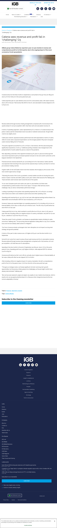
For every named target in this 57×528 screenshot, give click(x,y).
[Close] (54, 521)
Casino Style (5, 456)
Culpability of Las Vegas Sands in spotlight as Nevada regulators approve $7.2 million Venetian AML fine (27, 468)
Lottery (28, 381)
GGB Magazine (5, 453)
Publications (33, 16)
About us (4, 423)
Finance (9, 30)
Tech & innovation (28, 397)
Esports (28, 372)
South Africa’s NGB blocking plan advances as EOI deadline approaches (19, 465)
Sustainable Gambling (28, 389)
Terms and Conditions (22, 499)
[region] (28, 523)
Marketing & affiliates (28, 383)
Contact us (4, 425)
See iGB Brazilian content (15, 8)
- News (8, 466)
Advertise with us (6, 430)
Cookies (13, 499)
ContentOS (28, 14)
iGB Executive (5, 446)
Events (3, 411)
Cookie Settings (28, 525)
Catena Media (9, 293)
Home (7, 14)
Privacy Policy (6, 499)
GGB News (4, 451)
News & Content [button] (16, 14)
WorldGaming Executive (20, 16)
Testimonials (5, 432)
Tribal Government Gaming (8, 458)
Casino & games (28, 369)
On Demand (47, 14)
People (28, 386)
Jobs (42, 16)
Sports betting (29, 392)
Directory (38, 14)
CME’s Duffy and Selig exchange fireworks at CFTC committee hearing (18, 472)
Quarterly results (17, 290)
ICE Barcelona (5, 448)
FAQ (3, 428)
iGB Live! (4, 439)
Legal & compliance (28, 378)
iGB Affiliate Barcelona (7, 444)
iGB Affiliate (4, 441)
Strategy (28, 395)
